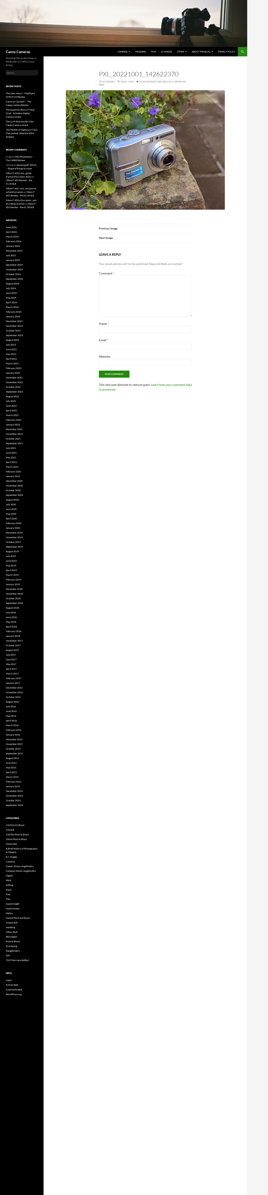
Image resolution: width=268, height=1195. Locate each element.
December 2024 (14, 264)
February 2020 (13, 523)
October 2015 (13, 748)
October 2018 (13, 598)
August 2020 (12, 499)
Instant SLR (11, 922)
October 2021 (13, 438)
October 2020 (13, 490)
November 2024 (14, 269)
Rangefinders (13, 950)
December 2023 (14, 321)
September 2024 (14, 278)
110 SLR (10, 829)
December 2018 (14, 589)
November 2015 (14, 744)
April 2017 (11, 668)
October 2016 (13, 697)
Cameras (123, 51)
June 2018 (11, 617)
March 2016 (12, 725)
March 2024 (12, 307)
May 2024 (11, 297)
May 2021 (11, 457)
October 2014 (13, 800)
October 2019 (13, 542)
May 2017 (11, 664)
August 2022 (12, 396)
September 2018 (14, 603)
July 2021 (11, 448)
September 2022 (14, 391)
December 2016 (14, 687)
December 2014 (14, 791)
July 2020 (11, 504)
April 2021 (11, 462)
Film (153, 51)
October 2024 (13, 274)
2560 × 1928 (127, 81)
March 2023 (12, 363)
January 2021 (13, 476)
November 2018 (14, 593)
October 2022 (13, 386)
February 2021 (13, 471)
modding (140, 51)
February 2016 (13, 729)
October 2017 (13, 645)
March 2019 (12, 574)
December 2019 (14, 532)
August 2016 (12, 701)
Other (180, 51)
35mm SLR (11, 843)
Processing (11, 946)
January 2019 (13, 584)
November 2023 (14, 325)
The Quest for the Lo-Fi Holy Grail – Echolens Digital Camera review (20, 113)
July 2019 (11, 556)
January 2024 (13, 316)
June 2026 (11, 227)
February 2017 (13, 678)
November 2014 (14, 795)
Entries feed (12, 984)
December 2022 (14, 377)
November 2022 (14, 382)
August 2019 (12, 551)
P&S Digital (11, 936)
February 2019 (13, 579)
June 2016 (11, 711)
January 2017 (13, 682)
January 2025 (13, 260)
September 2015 (14, 753)
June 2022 (11, 405)
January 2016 (13, 734)
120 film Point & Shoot (17, 834)
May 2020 (11, 513)
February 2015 (13, 781)
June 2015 (11, 762)
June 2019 (11, 560)
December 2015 (14, 739)
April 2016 (11, 720)
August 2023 (12, 339)
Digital (9, 875)
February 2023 (13, 368)
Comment (106, 273)
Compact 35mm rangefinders (21, 870)
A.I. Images (166, 51)
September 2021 (14, 443)
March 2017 (12, 673)
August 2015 (12, 758)
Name (104, 323)
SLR (8, 955)
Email (103, 340)
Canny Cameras (18, 52)
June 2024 (11, 293)
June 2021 (11, 452)
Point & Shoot (13, 941)
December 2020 (14, 480)
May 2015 (11, 767)
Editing (9, 885)
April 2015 (11, 772)
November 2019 (14, 537)
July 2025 (11, 255)
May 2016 (11, 715)
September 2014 (14, 805)
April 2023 (11, 358)
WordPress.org (14, 994)
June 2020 (11, 509)
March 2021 (12, 466)
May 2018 (11, 621)
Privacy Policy (226, 51)
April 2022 (11, 410)
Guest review (12, 908)
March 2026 (12, 236)
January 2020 (13, 527)
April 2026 (11, 231)
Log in (9, 980)
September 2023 (14, 335)
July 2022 (11, 401)
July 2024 (11, 288)
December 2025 (14, 250)
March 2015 (12, 776)
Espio (9, 889)
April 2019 (11, 570)
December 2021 (14, 429)
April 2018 (11, 626)
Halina (9, 913)
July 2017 (11, 654)
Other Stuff (11, 932)
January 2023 (13, 372)
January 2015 (13, 786)
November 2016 (14, 692)
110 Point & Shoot (15, 825)
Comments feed (14, 989)
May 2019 (11, 565)
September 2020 (14, 495)
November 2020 (14, 485)
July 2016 (11, 706)
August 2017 (12, 650)
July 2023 (11, 344)
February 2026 (13, 241)
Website (104, 356)
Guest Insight (12, 903)
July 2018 (11, 612)
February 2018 (13, 631)
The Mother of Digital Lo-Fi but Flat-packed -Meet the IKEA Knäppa (21, 133)
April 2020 (11, 518)
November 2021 (14, 433)
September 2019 (14, 546)
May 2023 (11, 354)
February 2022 (13, 419)
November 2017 (14, 640)
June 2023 (11, 349)
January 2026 (13, 246)
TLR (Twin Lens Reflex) (17, 960)
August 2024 (12, 283)
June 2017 (11, 659)
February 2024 (13, 311)
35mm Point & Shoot (16, 839)
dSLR (8, 880)
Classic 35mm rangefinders (20, 866)
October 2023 (13, 330)
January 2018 (13, 636)
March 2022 (12, 415)
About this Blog (201, 51)
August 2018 (12, 607)
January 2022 (13, 424)
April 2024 (11, 302)
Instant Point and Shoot (18, 917)
